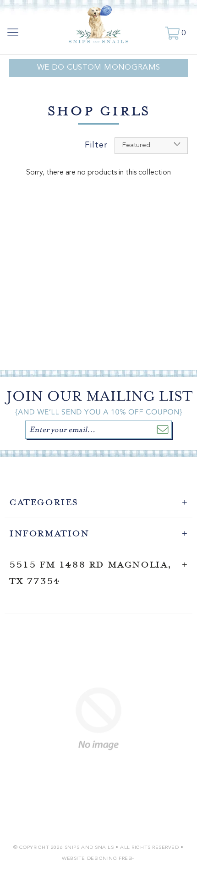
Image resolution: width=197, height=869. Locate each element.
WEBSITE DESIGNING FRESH (98, 858)
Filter (96, 145)
